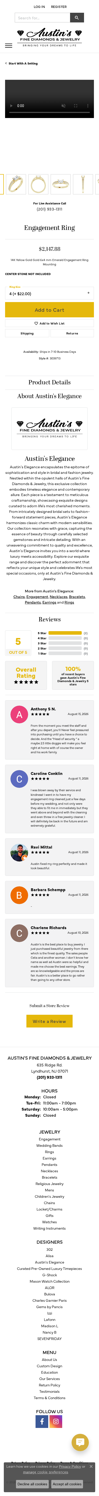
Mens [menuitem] (49, 1189)
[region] (49, 124)
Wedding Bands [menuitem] (49, 1145)
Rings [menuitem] (49, 1151)
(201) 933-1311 (49, 209)
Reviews (50, 619)
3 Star (42, 643)
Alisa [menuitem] (50, 1255)
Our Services (49, 1378)
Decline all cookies (32, 1484)
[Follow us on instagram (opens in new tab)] (56, 1421)
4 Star (42, 638)
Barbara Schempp (48, 889)
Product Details (49, 382)
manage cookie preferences (45, 1472)
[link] (58, 6)
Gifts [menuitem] (50, 1215)
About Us (49, 1359)
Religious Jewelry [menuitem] (49, 1183)
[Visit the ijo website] (58, 1447)
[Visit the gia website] (41, 1447)
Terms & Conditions (49, 1397)
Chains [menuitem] (49, 1202)
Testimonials (49, 1391)
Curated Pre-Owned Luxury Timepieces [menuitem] (49, 1268)
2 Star (42, 648)
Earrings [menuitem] (49, 1158)
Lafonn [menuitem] (49, 1319)
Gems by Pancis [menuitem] (49, 1306)
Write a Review (49, 1021)
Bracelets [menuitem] (49, 1177)
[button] (39, 6)
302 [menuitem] (49, 1249)
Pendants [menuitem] (49, 1164)
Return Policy (49, 1384)
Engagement (37, 596)
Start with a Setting (23, 63)
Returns (72, 333)
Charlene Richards (49, 927)
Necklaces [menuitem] (49, 1170)
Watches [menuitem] (49, 1221)
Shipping (27, 333)
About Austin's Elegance (49, 396)
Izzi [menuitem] (49, 1313)
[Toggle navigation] (8, 45)
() (86, 633)
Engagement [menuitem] (49, 1138)
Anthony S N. (43, 708)
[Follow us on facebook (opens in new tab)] (42, 1421)
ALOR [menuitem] (49, 1287)
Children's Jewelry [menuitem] (49, 1196)
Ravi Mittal (41, 847)
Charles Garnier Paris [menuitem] (49, 1300)
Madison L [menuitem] (49, 1325)
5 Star (42, 633)
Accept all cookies (67, 1484)
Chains (19, 596)
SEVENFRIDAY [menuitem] (49, 1338)
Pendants (33, 602)
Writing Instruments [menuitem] (49, 1228)
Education (49, 1372)
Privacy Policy (70, 1466)
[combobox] (42, 17)
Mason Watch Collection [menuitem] (50, 1281)
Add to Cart (49, 309)
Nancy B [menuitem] (49, 1332)
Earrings (49, 602)
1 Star (42, 653)
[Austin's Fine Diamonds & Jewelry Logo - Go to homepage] (49, 37)
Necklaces (59, 596)
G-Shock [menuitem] (49, 1274)
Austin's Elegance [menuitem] (49, 1262)
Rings (69, 602)
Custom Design (49, 1365)
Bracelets (77, 596)
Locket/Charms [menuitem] (49, 1209)
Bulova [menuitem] (49, 1293)
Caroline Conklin (46, 773)
